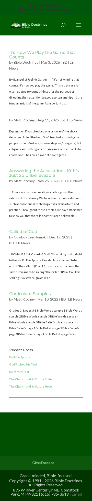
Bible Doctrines (26, 62)
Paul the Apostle (19, 357)
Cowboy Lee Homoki (30, 237)
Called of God (23, 231)
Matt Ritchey (24, 120)
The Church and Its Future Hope (30, 386)
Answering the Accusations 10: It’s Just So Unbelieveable (44, 173)
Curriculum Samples (30, 293)
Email (77, 494)
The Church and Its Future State (30, 379)
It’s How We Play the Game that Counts (42, 55)
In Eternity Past (19, 371)
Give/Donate (43, 462)
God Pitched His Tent (23, 364)
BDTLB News (72, 120)
